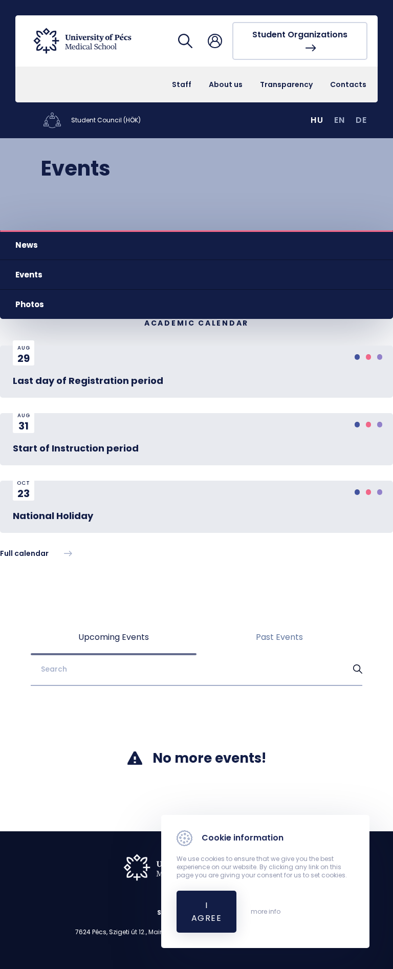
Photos (29, 304)
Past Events (279, 637)
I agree (206, 911)
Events (28, 274)
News (26, 245)
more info (265, 912)
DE (361, 120)
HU (317, 120)
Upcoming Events (113, 637)
